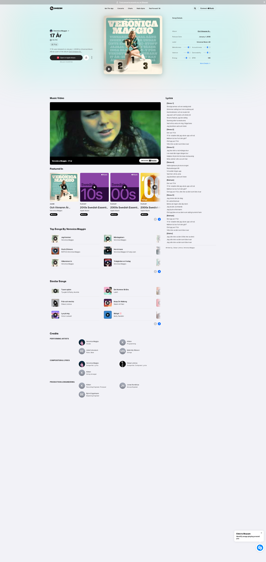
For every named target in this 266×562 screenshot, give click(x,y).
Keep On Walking (120, 301)
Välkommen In (66, 261)
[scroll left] (155, 219)
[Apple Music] (53, 214)
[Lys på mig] (55, 315)
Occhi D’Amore (67, 249)
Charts (130, 8)
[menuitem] (109, 8)
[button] (264, 2)
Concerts (121, 8)
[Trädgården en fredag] (127, 262)
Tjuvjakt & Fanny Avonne (70, 292)
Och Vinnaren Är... (75, 52)
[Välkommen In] (75, 262)
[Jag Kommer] (75, 238)
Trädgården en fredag (122, 261)
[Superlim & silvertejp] (160, 291)
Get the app (109, 8)
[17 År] (109, 69)
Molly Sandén (119, 316)
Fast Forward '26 (154, 8)
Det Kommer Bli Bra (121, 289)
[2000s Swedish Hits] (155, 194)
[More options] (92, 57)
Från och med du (67, 301)
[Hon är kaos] (127, 250)
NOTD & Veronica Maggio (70, 252)
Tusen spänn (66, 289)
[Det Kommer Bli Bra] (108, 291)
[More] (97, 238)
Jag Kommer (66, 237)
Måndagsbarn (119, 237)
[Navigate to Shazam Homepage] (56, 8)
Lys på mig (65, 313)
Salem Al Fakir (119, 304)
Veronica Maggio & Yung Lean (125, 252)
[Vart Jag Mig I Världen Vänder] (160, 315)
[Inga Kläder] (160, 239)
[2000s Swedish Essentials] (124, 194)
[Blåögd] (108, 315)
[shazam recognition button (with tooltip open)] (260, 548)
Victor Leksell (66, 316)
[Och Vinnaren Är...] (64, 194)
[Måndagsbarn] (127, 238)
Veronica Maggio (67, 240)
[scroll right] (159, 219)
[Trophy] (160, 303)
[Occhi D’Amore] (75, 250)
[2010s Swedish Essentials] (94, 194)
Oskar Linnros (66, 304)
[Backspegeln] (160, 251)
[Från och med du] (55, 303)
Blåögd (116, 313)
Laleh (116, 292)
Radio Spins (141, 8)
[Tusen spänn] (55, 291)
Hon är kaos (118, 249)
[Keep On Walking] (108, 303)
